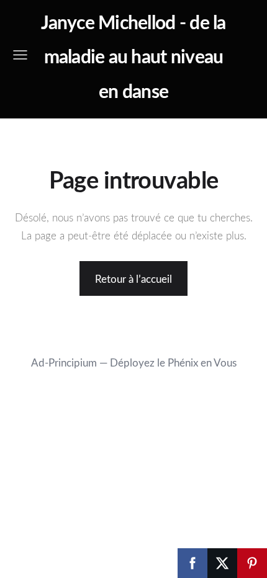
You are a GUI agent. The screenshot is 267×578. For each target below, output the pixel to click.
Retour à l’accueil (133, 279)
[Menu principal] (20, 55)
